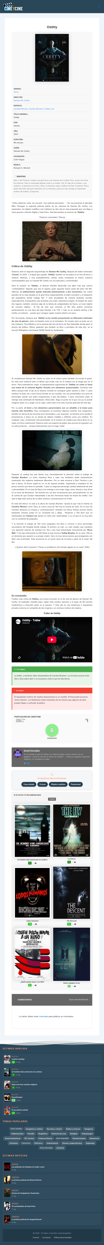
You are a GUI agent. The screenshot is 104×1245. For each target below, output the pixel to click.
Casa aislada (29, 784)
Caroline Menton (21, 109)
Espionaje (90, 1143)
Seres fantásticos (12, 1138)
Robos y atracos (73, 1129)
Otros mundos (16, 1129)
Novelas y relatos (54, 1129)
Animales (13, 1143)
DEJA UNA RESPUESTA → (79, 1000)
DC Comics (29, 1138)
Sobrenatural (52, 1143)
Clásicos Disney (45, 1138)
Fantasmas (26, 1143)
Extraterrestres (79, 1138)
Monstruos (94, 1138)
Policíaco (38, 1143)
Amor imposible (62, 1138)
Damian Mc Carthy (22, 100)
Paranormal (76, 784)
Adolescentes (17, 1134)
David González (32, 751)
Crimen (43, 784)
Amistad (60, 1148)
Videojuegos (87, 1134)
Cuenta (36, 1237)
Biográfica (43, 1134)
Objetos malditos (58, 784)
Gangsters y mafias (34, 1129)
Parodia (31, 1134)
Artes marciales (46, 1148)
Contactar (46, 1237)
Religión (73, 1134)
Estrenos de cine (59, 1134)
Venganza (88, 1129)
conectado (43, 1016)
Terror (16, 92)
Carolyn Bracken (36, 109)
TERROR (52, 799)
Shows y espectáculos (72, 1143)
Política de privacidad (62, 1237)
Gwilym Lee (49, 109)
